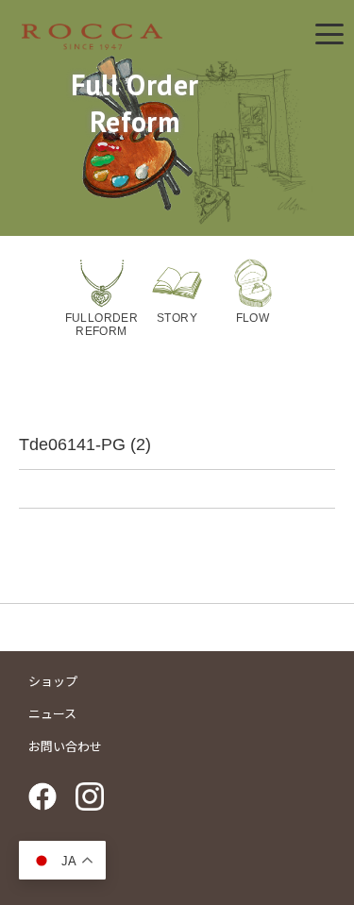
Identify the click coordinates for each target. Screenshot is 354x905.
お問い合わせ (65, 747)
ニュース (52, 714)
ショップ (52, 682)
